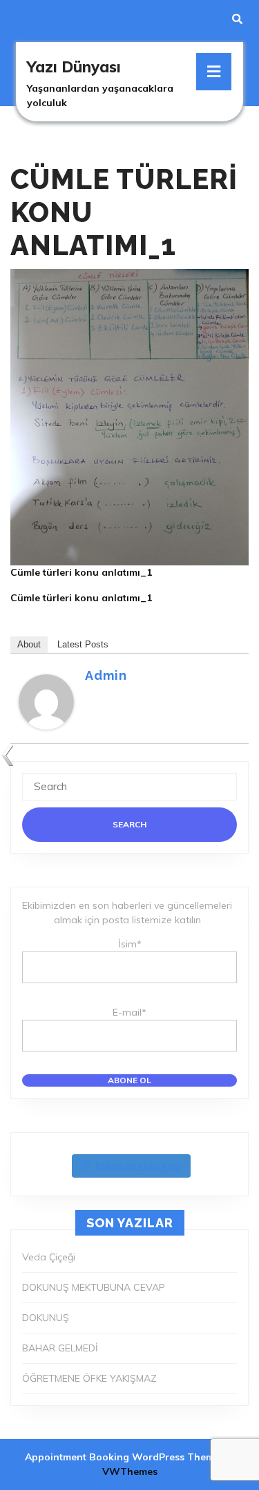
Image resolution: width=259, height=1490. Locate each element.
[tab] (213, 71)
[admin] (46, 700)
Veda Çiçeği (48, 1257)
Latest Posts (82, 644)
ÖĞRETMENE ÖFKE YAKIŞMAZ (89, 1378)
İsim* (130, 944)
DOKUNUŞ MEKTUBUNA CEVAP (93, 1287)
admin (106, 675)
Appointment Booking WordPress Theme (123, 1457)
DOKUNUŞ (45, 1317)
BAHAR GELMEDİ (60, 1348)
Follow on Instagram (138, 1165)
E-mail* (129, 1012)
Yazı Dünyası (74, 67)
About (29, 644)
